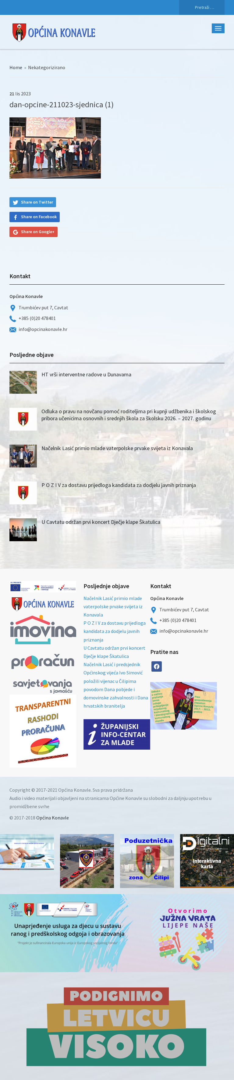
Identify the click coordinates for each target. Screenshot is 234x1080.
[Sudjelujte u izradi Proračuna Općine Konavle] (27, 852)
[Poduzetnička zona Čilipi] (147, 861)
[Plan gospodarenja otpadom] (200, 706)
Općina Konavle (52, 818)
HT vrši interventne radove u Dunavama (86, 374)
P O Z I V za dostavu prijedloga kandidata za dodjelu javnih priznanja (118, 484)
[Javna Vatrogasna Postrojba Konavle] (87, 861)
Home (15, 67)
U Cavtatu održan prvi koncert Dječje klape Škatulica (100, 521)
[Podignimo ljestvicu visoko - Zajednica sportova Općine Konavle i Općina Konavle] (117, 1026)
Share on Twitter (37, 202)
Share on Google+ (38, 231)
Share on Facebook (39, 216)
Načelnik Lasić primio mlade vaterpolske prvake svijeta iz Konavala (117, 448)
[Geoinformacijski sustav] (207, 861)
